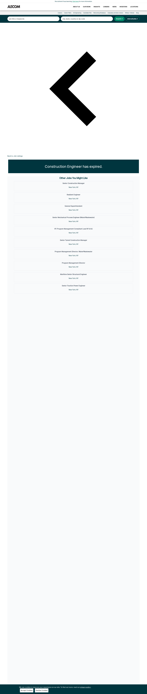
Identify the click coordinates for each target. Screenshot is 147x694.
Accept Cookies (26, 690)
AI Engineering (77, 13)
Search (119, 19)
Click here (75, 1)
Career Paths (67, 13)
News (114, 6)
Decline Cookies (42, 690)
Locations (134, 6)
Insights (97, 6)
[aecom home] (13, 6)
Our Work (86, 6)
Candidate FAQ (87, 13)
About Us (76, 6)
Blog (137, 13)
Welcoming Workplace (99, 13)
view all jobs (131, 19)
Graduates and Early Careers (115, 13)
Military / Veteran (129, 13)
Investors (123, 6)
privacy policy (85, 687)
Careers (106, 6)
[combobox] (33, 18)
